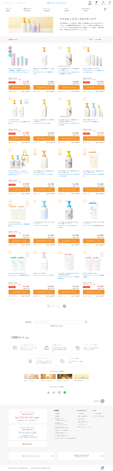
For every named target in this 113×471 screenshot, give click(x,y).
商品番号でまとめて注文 (57, 326)
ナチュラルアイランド (21, 2)
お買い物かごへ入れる (20, 87)
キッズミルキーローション (42, 123)
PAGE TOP (96, 401)
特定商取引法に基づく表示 (61, 427)
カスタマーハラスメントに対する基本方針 (65, 438)
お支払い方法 (81, 419)
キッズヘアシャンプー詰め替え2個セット (19, 275)
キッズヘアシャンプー (40, 225)
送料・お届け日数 (82, 416)
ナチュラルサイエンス (7, 2)
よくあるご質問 (97, 413)
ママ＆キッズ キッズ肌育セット (91, 121)
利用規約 (57, 416)
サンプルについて (82, 424)
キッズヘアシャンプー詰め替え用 (93, 225)
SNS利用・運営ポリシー (61, 433)
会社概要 (57, 413)
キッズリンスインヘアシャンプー (43, 275)
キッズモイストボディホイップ (43, 174)
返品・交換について (83, 421)
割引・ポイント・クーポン (84, 427)
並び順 (90, 39)
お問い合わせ (28, 444)
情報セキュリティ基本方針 (61, 430)
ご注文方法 (81, 413)
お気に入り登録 (24, 91)
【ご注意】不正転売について (62, 435)
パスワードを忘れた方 (99, 416)
